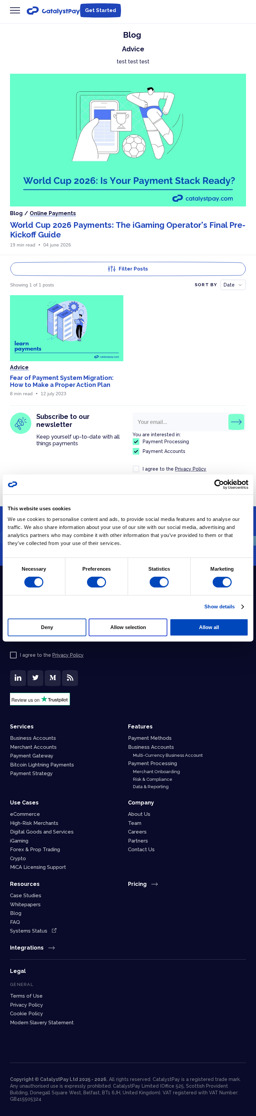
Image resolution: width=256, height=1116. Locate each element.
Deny (47, 627)
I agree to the (174, 469)
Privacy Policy (190, 469)
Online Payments (53, 213)
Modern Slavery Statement (42, 1023)
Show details (219, 607)
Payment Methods (150, 738)
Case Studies (25, 896)
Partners (138, 841)
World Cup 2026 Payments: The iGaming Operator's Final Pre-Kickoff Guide (127, 229)
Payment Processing (166, 441)
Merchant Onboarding (156, 771)
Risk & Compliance (152, 779)
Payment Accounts (164, 451)
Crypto (18, 859)
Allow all (209, 627)
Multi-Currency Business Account (168, 755)
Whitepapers (25, 905)
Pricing (138, 884)
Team (134, 823)
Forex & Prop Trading (35, 850)
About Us (139, 814)
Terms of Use (26, 996)
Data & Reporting (151, 786)
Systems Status (29, 931)
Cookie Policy (26, 1014)
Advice (19, 367)
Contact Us (141, 850)
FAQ (15, 922)
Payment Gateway (31, 756)
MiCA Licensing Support (38, 867)
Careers (137, 832)
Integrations (27, 948)
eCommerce (25, 814)
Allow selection (128, 627)
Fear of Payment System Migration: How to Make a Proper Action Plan (62, 381)
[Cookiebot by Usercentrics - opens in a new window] (219, 484)
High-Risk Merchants (34, 823)
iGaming (19, 841)
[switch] (96, 582)
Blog (15, 913)
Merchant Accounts (33, 747)
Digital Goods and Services (42, 832)
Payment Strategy (31, 773)
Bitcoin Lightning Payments (42, 765)
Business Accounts (33, 738)
